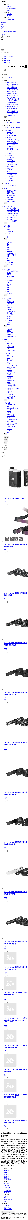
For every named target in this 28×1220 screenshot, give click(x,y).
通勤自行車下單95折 (12, 112)
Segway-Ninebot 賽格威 (13, 388)
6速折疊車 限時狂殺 (12, 115)
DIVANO (9, 370)
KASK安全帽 (10, 414)
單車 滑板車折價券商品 (13, 122)
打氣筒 (9, 331)
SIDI (8, 427)
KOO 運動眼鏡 (11, 416)
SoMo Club (10, 389)
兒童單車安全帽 (11, 255)
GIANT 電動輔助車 (12, 208)
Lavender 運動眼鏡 (12, 419)
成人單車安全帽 (11, 253)
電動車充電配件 (11, 201)
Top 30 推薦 (10, 77)
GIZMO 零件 (10, 151)
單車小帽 (9, 251)
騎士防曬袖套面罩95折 (13, 108)
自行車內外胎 (10, 302)
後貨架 (9, 318)
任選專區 (6, 339)
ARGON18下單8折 (12, 113)
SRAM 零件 (10, 176)
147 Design (10, 132)
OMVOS (9, 377)
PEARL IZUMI (11, 426)
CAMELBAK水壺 (11, 139)
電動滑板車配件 (11, 194)
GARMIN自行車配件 (12, 150)
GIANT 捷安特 (8, 206)
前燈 (8, 278)
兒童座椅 (9, 293)
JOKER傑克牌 (11, 380)
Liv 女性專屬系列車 (12, 215)
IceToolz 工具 (10, 153)
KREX (8, 382)
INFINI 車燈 (10, 155)
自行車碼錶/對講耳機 (12, 271)
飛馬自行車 (10, 398)
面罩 (8, 257)
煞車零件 (9, 320)
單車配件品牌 (7, 130)
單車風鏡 (9, 260)
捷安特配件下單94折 (12, 106)
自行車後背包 (10, 264)
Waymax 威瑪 (10, 394)
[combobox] (14, 52)
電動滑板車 (10, 192)
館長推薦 (6, 183)
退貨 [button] (10, 31)
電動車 (5, 188)
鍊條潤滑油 (10, 334)
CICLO (9, 409)
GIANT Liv (10, 374)
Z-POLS (9, 430)
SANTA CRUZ (11, 386)
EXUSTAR (10, 148)
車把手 (9, 316)
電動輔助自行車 (11, 190)
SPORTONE (10, 391)
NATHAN (9, 169)
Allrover (9, 355)
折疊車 (9, 229)
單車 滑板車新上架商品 (13, 127)
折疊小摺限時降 (11, 110)
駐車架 (9, 282)
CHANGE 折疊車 (11, 367)
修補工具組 (10, 332)
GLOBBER (10, 376)
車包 (8, 286)
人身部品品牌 (7, 403)
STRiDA (9, 392)
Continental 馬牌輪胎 (12, 143)
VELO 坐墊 (10, 180)
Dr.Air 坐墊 (10, 146)
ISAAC (9, 378)
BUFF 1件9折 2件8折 (12, 104)
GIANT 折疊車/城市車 (13, 211)
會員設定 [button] (13, 31)
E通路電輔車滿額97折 (13, 99)
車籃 (8, 291)
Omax (8, 171)
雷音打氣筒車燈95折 (12, 97)
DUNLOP (9, 371)
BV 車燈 (9, 137)
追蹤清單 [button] (6, 31)
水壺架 (9, 274)
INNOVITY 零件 (11, 157)
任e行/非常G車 (11, 396)
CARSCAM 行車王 (12, 365)
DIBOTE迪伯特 (11, 144)
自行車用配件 (7, 269)
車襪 (8, 249)
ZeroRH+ (9, 429)
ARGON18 (10, 356)
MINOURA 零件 (11, 168)
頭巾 (8, 258)
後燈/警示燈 (10, 280)
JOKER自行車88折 (12, 93)
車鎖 (8, 289)
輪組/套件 (9, 307)
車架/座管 (9, 313)
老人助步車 (10, 199)
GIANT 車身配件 (11, 219)
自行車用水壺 (10, 276)
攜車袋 (9, 284)
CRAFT (9, 411)
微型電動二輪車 (11, 195)
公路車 (9, 228)
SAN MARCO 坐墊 (12, 173)
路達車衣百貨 (10, 343)
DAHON (9, 368)
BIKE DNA (10, 359)
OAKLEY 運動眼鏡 (12, 423)
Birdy (8, 362)
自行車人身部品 (8, 242)
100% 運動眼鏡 (11, 405)
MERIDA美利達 (11, 385)
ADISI (8, 406)
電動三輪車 (10, 197)
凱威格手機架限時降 (12, 89)
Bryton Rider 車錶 (11, 135)
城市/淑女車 (10, 231)
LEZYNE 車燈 (11, 161)
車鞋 (8, 247)
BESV (8, 358)
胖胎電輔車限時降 (12, 88)
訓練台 (9, 300)
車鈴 (8, 287)
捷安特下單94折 (11, 91)
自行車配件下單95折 (12, 95)
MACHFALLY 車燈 (12, 164)
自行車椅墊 (10, 303)
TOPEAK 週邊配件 (12, 221)
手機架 (9, 273)
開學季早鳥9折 (11, 86)
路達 (8, 432)
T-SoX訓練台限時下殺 (13, 102)
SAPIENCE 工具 (11, 174)
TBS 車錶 (9, 178)
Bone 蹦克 (9, 133)
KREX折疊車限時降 (12, 84)
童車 (8, 237)
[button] (14, 10)
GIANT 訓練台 (11, 217)
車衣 (8, 244)
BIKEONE (9, 360)
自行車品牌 (7, 353)
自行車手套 (10, 262)
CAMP (8, 363)
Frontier (9, 412)
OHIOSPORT (10, 424)
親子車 (9, 235)
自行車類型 (7, 226)
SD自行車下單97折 (12, 101)
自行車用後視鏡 (11, 311)
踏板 (8, 305)
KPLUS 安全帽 (11, 417)
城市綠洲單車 (10, 347)
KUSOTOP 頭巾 (11, 350)
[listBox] (14, 452)
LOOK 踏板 (10, 162)
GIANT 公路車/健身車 (13, 210)
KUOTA (9, 383)
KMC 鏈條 (10, 159)
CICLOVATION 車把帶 (13, 141)
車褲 (8, 245)
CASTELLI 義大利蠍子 (13, 408)
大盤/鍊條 (9, 309)
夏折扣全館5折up (11, 185)
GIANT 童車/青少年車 (13, 213)
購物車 (2, 24)
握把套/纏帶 (10, 315)
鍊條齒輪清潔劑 (11, 336)
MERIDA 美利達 (11, 166)
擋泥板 (9, 322)
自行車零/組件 (8, 298)
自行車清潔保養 (8, 329)
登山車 (9, 233)
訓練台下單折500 (11, 82)
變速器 (9, 324)
